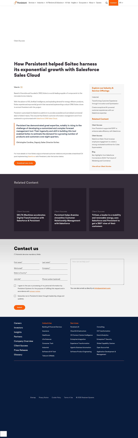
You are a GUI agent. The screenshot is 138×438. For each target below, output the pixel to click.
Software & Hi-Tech (49, 351)
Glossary (18, 355)
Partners (18, 337)
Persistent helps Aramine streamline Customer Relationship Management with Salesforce (67, 219)
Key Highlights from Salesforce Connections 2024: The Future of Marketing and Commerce (104, 158)
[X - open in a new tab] (109, 383)
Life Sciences (46, 339)
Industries (40, 3)
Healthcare (46, 335)
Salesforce (31, 156)
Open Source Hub (103, 347)
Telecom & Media (48, 356)
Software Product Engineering (81, 351)
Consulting (100, 327)
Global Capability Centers (106, 343)
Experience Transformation (79, 343)
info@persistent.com (102, 288)
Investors (18, 328)
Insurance (45, 331)
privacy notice (35, 291)
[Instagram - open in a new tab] (109, 426)
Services (31, 3)
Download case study (25, 163)
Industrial (95, 97)
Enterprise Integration (78, 339)
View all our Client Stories (101, 166)
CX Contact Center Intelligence (81, 335)
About (91, 3)
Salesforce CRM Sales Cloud (47, 118)
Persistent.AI (74, 327)
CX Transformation (103, 331)
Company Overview (23, 341)
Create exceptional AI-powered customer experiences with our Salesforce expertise (103, 110)
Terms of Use (68, 397)
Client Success (19, 41)
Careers (98, 3)
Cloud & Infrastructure (78, 331)
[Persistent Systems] (20, 397)
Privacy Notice (44, 397)
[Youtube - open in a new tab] (109, 397)
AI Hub (67, 3)
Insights (73, 3)
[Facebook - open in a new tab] (109, 411)
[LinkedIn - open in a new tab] (109, 369)
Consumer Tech (47, 343)
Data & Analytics (102, 335)
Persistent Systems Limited (20, 2)
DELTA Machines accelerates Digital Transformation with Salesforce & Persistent (31, 218)
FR (21, 87)
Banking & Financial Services (52, 327)
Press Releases (21, 350)
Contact (113, 3)
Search (106, 3)
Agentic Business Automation (80, 347)
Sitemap (33, 397)
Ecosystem (83, 3)
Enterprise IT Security (104, 339)
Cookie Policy (56, 397)
